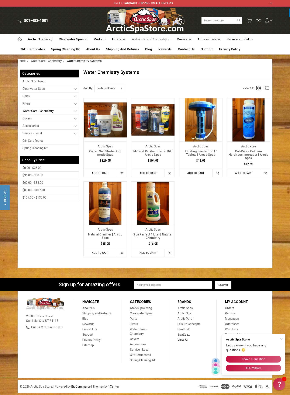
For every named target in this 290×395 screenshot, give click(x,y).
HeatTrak (183, 329)
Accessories (207, 39)
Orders (229, 308)
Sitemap (88, 345)
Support (207, 49)
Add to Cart (100, 173)
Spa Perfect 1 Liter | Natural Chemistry (152, 236)
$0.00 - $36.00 (32, 167)
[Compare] (258, 20)
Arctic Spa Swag (40, 39)
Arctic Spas (185, 308)
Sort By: (88, 88)
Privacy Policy (229, 49)
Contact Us (186, 49)
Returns (230, 313)
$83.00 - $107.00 (34, 190)
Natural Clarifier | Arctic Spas (105, 236)
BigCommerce (81, 386)
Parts (98, 39)
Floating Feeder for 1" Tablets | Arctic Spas (201, 153)
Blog (148, 49)
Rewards (165, 49)
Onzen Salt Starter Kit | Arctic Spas (105, 153)
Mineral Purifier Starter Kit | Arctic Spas (153, 153)
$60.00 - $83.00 (33, 182)
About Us (93, 49)
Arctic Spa (184, 313)
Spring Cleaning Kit (65, 49)
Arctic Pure (184, 318)
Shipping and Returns (122, 49)
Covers (182, 39)
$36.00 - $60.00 (33, 175)
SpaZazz (183, 334)
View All (182, 340)
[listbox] (109, 88)
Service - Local (238, 39)
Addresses (232, 324)
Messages (232, 318)
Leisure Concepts (189, 324)
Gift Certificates (33, 49)
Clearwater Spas (71, 39)
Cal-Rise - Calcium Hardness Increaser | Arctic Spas (249, 155)
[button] (5, 197)
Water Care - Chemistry (150, 39)
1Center (113, 386)
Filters (117, 39)
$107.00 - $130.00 (34, 197)
